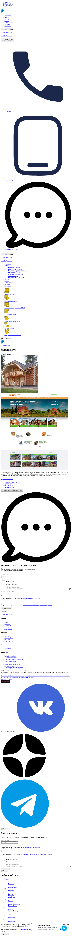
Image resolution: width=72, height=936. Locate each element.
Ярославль (11, 921)
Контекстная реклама (15, 269)
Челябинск (11, 918)
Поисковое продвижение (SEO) (18, 271)
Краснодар (11, 897)
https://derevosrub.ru (7, 479)
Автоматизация (13, 276)
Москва (11, 29)
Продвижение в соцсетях (16, 277)
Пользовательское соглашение (39, 676)
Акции (6, 21)
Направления (8, 641)
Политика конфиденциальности (15, 677)
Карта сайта (30, 677)
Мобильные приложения (16, 274)
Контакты (7, 26)
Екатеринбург (12, 887)
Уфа (9, 914)
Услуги (6, 17)
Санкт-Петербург (13, 911)
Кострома (4, 29)
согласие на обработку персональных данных (37, 605)
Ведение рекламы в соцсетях (13, 667)
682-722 (6, 36)
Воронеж (11, 884)
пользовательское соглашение (30, 598)
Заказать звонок (6, 869)
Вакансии (7, 625)
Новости (7, 624)
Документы (8, 629)
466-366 (6, 32)
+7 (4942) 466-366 (6, 614)
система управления (10, 482)
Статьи (6, 627)
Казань (10, 894)
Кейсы (6, 19)
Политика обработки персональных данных (15, 676)
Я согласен (5, 934)
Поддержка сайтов (14, 272)
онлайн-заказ (8, 485)
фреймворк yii (9, 484)
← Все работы (5, 345)
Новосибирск (12, 906)
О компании (8, 16)
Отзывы (7, 24)
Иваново (11, 890)
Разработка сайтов (14, 267)
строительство (9, 487)
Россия (6, 879)
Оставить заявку (6, 608)
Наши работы (8, 22)
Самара (10, 909)
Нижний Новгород (14, 904)
